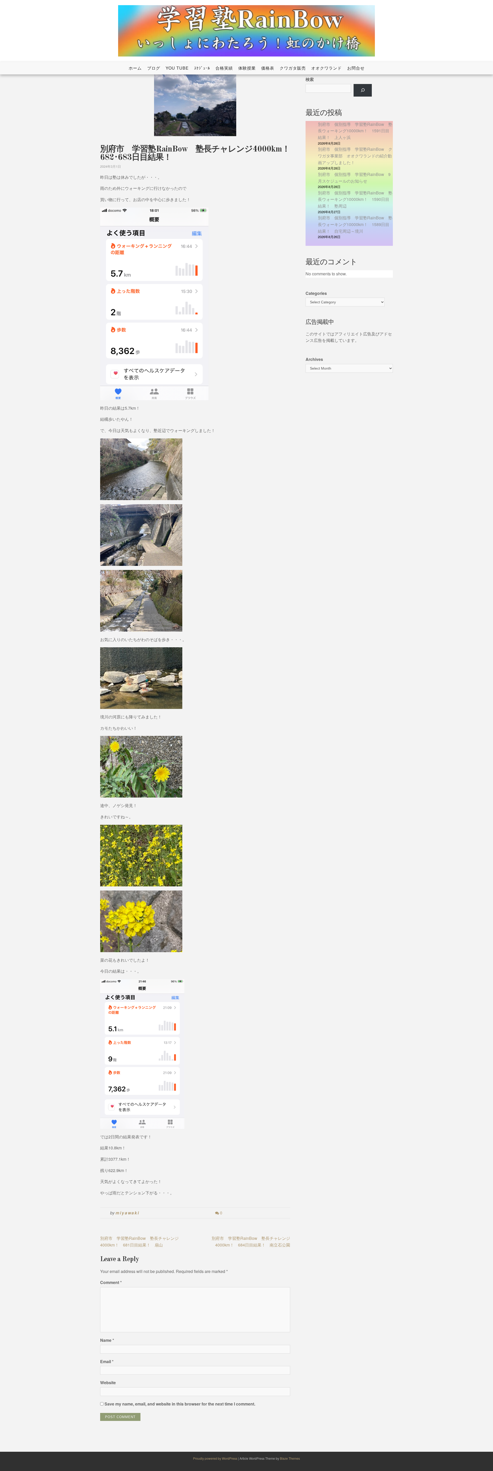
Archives (314, 359)
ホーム (135, 68)
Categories (316, 293)
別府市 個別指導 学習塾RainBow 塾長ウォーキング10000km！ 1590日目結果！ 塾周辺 (355, 199)
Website (108, 1382)
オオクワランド (326, 68)
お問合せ (356, 68)
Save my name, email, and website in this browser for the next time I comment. (180, 1404)
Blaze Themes (290, 1458)
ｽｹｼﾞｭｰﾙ (202, 68)
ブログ (153, 68)
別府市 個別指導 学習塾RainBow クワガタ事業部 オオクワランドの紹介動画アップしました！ (355, 155)
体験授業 (247, 68)
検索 (310, 79)
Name (107, 1340)
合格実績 (224, 68)
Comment (111, 1282)
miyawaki (127, 1213)
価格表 (267, 68)
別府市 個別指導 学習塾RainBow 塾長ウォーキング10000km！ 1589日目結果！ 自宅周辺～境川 (355, 224)
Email (106, 1361)
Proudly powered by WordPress (215, 1458)
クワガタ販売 (293, 68)
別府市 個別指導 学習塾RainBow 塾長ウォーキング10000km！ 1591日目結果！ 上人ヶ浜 (355, 130)
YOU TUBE (177, 68)
